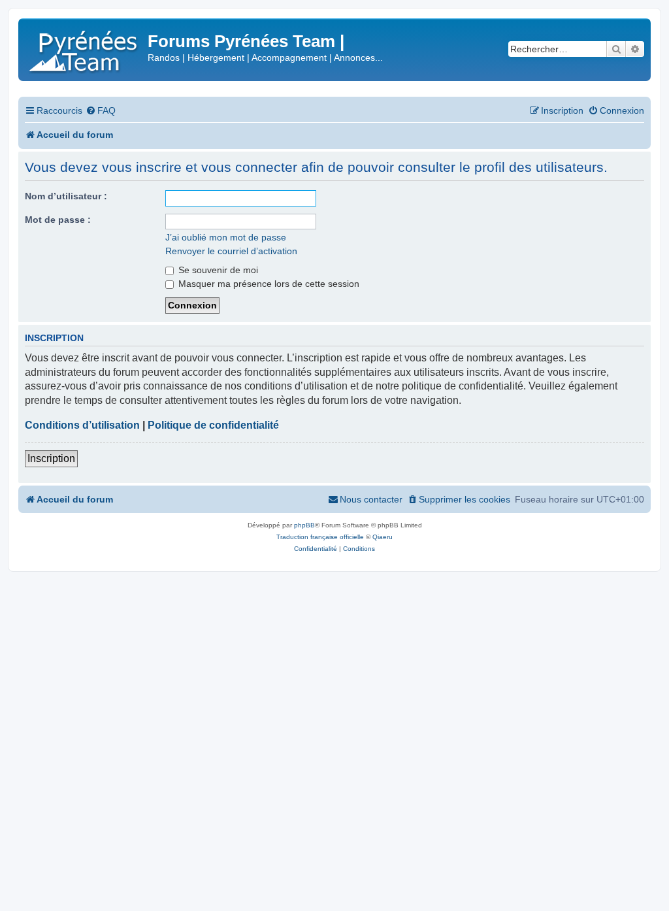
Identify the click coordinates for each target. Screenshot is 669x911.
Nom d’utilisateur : (66, 196)
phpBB (304, 525)
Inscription (51, 458)
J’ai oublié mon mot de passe (225, 237)
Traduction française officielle (320, 536)
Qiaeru (382, 536)
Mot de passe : (58, 219)
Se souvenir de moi (217, 270)
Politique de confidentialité (213, 425)
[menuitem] (101, 111)
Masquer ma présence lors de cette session (267, 283)
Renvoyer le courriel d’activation (231, 251)
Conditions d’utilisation (82, 425)
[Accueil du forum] (85, 49)
